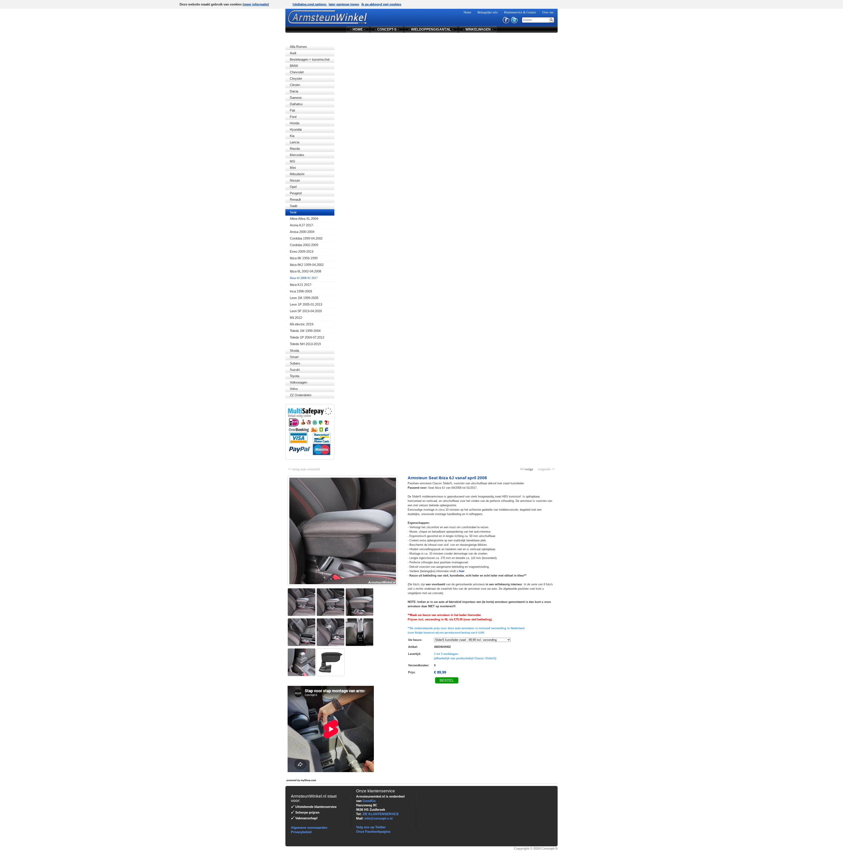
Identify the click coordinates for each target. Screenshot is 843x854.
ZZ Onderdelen (300, 395)
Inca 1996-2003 (301, 291)
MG (292, 161)
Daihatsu (296, 104)
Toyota (294, 376)
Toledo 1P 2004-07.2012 (307, 337)
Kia (292, 136)
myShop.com (308, 780)
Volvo (294, 389)
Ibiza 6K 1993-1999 (303, 258)
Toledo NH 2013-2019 (305, 344)
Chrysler (296, 78)
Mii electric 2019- (302, 324)
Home (357, 29)
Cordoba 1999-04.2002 (306, 238)
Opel (293, 187)
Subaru (295, 363)
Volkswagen (298, 382)
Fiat (292, 110)
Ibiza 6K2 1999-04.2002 (307, 265)
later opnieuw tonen (344, 4)
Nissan (295, 180)
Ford (293, 117)
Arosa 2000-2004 (302, 232)
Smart (294, 357)
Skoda (294, 350)
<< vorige (527, 468)
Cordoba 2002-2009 (304, 245)
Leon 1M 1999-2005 (304, 298)
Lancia (294, 142)
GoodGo (369, 801)
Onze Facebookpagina (373, 831)
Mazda (295, 148)
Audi (293, 53)
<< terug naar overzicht (304, 468)
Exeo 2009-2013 (301, 251)
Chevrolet (297, 72)
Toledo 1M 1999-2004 (305, 331)
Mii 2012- (296, 317)
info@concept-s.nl (378, 818)
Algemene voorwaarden (309, 827)
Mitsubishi (297, 174)
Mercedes (297, 155)
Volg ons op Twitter (371, 827)
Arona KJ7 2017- (302, 225)
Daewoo (296, 97)
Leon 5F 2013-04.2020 (306, 311)
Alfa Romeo (298, 47)
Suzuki (295, 369)
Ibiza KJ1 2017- (301, 284)
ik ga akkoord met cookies (381, 4)
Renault (295, 199)
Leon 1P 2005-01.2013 (306, 304)
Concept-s (387, 29)
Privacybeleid (301, 832)
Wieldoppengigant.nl (431, 29)
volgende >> (546, 468)
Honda (294, 123)
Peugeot (296, 193)
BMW (294, 66)
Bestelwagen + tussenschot (310, 59)
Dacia (294, 91)
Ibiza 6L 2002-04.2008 (305, 271)
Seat (293, 212)
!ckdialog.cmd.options (309, 4)
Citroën (295, 85)
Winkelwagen (478, 29)
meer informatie (256, 4)
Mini (293, 167)
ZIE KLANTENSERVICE (380, 814)
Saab (293, 206)
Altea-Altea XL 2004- (304, 218)
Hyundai (296, 129)
